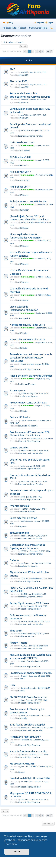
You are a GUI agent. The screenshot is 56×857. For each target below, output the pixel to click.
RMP (12, 69)
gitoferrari (25, 563)
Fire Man (24, 508)
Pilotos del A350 (18, 81)
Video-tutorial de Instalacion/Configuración (24, 308)
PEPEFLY (24, 551)
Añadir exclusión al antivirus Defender (31, 375)
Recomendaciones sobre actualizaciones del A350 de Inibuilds (30, 95)
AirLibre (24, 621)
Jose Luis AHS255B (28, 766)
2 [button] (32, 51)
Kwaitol (24, 676)
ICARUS (24, 645)
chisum (24, 754)
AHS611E (24, 715)
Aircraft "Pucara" (19, 642)
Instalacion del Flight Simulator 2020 (30, 778)
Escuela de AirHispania (27, 396)
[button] (25, 51)
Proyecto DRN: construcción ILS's (28, 402)
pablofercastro (27, 521)
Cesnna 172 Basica (20, 417)
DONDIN (24, 578)
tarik (22, 466)
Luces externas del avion (23, 518)
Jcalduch (24, 393)
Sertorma (25, 438)
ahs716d (24, 72)
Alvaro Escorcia (27, 130)
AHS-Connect (24, 150)
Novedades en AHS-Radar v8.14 (27, 324)
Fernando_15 (26, 739)
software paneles (19, 532)
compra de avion (19, 447)
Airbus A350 (23, 75)
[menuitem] (9, 22)
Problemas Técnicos (26, 384)
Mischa (24, 799)
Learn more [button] (11, 844)
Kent (23, 606)
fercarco (24, 450)
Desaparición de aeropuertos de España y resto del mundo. (27, 546)
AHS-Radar (22, 333)
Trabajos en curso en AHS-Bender (28, 201)
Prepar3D (22, 526)
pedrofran (25, 481)
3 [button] (36, 51)
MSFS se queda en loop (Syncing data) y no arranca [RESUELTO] (31, 656)
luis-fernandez (27, 145)
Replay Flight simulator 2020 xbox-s (29, 603)
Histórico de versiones (22, 142)
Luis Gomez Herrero (29, 420)
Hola (12, 685)
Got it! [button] (17, 851)
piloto (23, 535)
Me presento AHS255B (22, 763)
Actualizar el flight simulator (25, 736)
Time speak (16, 630)
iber (22, 700)
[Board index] (28, 9)
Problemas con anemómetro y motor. (31, 673)
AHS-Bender (23, 165)
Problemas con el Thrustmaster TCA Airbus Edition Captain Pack (29, 434)
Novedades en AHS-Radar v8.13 (27, 339)
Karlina (24, 688)
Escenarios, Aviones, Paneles (30, 135)
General (21, 678)
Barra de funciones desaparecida (28, 751)
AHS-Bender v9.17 (20, 186)
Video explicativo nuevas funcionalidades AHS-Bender (26, 236)
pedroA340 (25, 727)
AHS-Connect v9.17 (20, 171)
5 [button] (42, 51)
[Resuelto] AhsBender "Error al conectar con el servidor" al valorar (29, 218)
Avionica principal (19, 505)
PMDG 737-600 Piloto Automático (28, 697)
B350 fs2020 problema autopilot (27, 724)
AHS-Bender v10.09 (20, 157)
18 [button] (48, 51)
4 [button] (39, 51)
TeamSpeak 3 (24, 318)
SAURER (24, 594)
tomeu (23, 633)
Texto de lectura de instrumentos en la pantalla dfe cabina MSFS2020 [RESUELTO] (31, 358)
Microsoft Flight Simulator (29, 369)
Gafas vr (14, 560)
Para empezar (17, 390)
